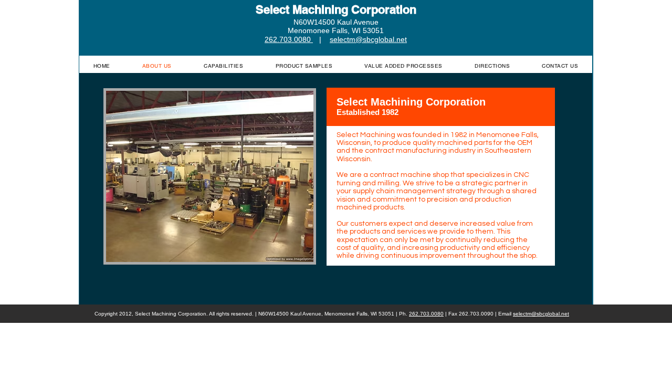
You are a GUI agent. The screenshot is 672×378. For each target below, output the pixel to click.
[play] (288, 253)
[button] (209, 176)
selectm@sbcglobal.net (541, 314)
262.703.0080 (426, 314)
